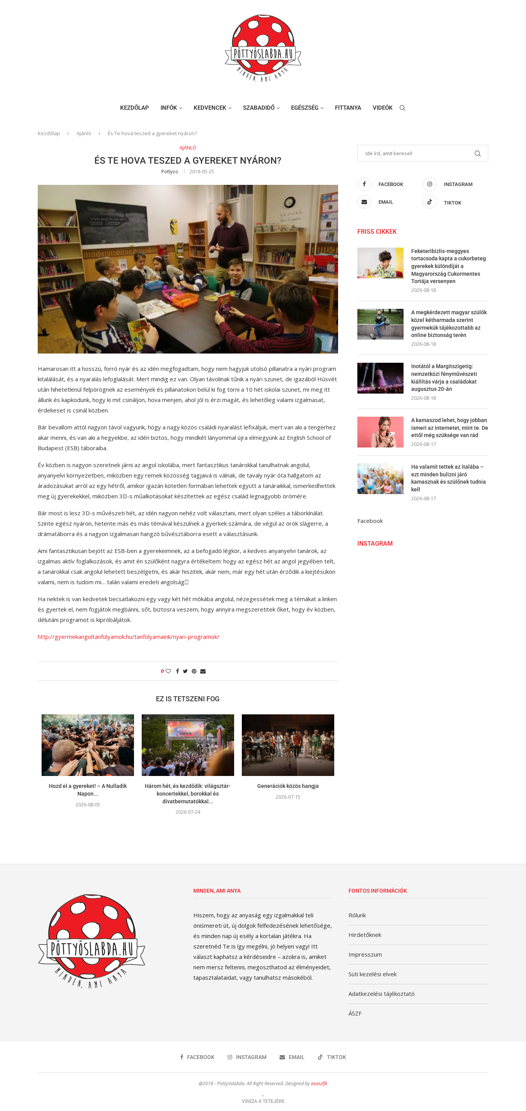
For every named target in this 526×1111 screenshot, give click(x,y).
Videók (383, 107)
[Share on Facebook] (177, 671)
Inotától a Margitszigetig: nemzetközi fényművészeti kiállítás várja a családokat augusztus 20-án (444, 377)
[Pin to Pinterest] (194, 671)
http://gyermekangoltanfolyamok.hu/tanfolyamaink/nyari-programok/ (128, 636)
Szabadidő (259, 107)
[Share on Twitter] (185, 671)
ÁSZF (355, 1013)
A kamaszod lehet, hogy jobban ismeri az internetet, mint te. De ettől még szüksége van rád (449, 427)
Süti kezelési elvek (372, 974)
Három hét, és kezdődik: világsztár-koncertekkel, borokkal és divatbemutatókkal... (188, 793)
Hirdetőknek (364, 934)
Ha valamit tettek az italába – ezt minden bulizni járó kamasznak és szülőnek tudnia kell (448, 478)
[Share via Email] (203, 671)
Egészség (304, 107)
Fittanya (348, 107)
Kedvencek (210, 107)
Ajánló (84, 133)
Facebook (370, 520)
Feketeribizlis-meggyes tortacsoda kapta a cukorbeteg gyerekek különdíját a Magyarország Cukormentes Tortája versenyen (448, 266)
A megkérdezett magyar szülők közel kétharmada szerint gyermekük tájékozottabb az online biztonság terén (449, 323)
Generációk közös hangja (288, 786)
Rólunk (357, 915)
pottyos (169, 171)
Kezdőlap (134, 107)
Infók (169, 107)
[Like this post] (168, 671)
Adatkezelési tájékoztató (381, 993)
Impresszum (365, 954)
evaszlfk (319, 1083)
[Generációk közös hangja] (288, 745)
